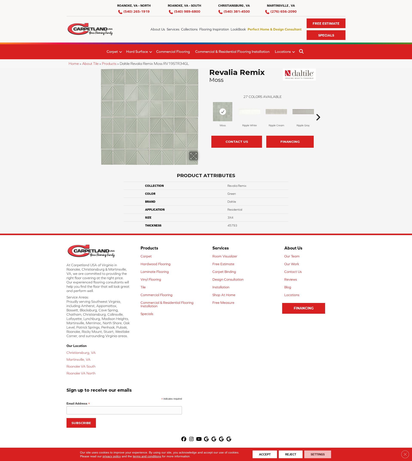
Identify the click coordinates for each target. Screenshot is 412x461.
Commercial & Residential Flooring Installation (232, 51)
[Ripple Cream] (276, 111)
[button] (326, 23)
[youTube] (199, 439)
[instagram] (191, 439)
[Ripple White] (249, 111)
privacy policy (112, 456)
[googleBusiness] (206, 439)
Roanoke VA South (81, 366)
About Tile (90, 63)
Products (109, 63)
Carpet (112, 51)
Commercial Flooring (173, 51)
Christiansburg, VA (81, 352)
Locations (283, 51)
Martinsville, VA (79, 359)
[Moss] (222, 111)
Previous (207, 111)
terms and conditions (147, 456)
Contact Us (237, 142)
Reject (290, 454)
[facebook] (184, 439)
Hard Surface (137, 51)
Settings (318, 454)
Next (318, 111)
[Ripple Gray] (303, 111)
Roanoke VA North (81, 373)
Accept (265, 454)
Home (74, 63)
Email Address (78, 404)
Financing (290, 142)
